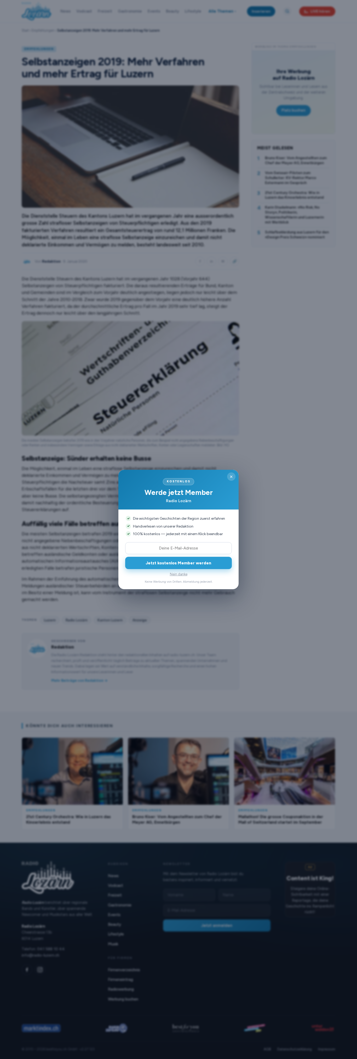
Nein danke (178, 574)
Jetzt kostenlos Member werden (178, 562)
